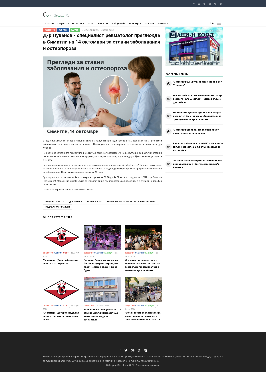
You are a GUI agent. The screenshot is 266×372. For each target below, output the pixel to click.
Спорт (91, 24)
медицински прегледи (57, 207)
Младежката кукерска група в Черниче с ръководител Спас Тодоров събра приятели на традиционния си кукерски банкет (197, 116)
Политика (78, 24)
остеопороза (94, 202)
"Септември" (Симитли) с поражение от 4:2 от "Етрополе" (197, 83)
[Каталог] (56, 14)
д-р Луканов (75, 202)
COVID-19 (149, 24)
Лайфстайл (118, 24)
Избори (162, 24)
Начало (49, 24)
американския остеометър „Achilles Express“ (131, 202)
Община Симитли (54, 202)
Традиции (135, 24)
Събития (103, 24)
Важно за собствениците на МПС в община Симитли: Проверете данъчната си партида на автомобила (198, 147)
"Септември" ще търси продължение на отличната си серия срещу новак (196, 131)
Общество (63, 24)
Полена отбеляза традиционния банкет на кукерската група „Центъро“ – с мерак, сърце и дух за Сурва (197, 99)
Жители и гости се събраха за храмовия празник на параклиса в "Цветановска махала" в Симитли (197, 164)
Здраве (74, 30)
